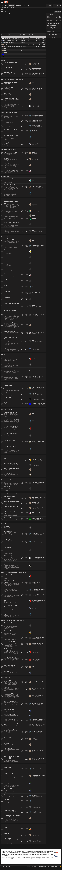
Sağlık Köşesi (7, 743)
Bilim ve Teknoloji (8, 737)
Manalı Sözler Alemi (35, 164)
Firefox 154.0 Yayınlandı (36, 659)
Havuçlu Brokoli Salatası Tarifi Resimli (38, 703)
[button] (22, 5)
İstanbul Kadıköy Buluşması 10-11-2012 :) (44, 68)
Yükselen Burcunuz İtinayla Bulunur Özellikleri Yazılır (41, 719)
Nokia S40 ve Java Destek (10, 468)
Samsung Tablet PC (8, 531)
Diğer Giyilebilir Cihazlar (9, 192)
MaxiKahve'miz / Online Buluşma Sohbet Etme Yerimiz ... (42, 758)
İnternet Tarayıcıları (9, 657)
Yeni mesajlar (4, 7)
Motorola (6, 267)
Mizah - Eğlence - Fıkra (9, 714)
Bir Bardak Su (34, 795)
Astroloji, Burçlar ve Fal (9, 719)
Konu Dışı (6, 680)
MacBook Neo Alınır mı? (36, 105)
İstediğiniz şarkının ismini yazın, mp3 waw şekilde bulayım (42, 497)
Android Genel (23, 48)
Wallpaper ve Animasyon (10, 501)
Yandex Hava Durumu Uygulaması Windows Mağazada (43, 413)
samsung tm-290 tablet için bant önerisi (39, 533)
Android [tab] (31, 34)
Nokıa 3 (8, 53)
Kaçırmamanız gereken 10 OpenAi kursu (39, 170)
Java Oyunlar (23, 55)
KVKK (48, 866)
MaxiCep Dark (4, 866)
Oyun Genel (7, 637)
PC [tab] (43, 34)
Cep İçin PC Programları (10, 506)
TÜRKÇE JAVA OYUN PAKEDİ (9, 55)
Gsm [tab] (39, 34)
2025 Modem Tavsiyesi (36, 575)
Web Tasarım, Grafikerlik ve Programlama (10, 649)
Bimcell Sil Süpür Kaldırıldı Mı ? (37, 120)
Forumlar (12, 5)
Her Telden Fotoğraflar (9, 729)
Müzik (5, 799)
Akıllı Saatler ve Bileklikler (10, 179)
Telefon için (36, 502)
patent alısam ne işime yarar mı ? (38, 782)
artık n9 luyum (34, 393)
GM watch (35, 179)
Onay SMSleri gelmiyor (36, 125)
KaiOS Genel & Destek (9, 357)
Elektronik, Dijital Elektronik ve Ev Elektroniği (13, 572)
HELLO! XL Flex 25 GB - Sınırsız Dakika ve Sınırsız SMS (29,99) (42, 136)
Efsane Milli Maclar (35, 834)
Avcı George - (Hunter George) (37, 811)
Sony (5, 249)
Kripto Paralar (7, 687)
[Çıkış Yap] (60, 5)
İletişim (28, 866)
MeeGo (6, 392)
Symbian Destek (23, 40)
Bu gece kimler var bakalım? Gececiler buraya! (40, 681)
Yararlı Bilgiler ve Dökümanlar (11, 170)
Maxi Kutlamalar (23, 46)
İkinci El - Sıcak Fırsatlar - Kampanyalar (12, 79)
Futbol (5, 833)
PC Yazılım (6, 631)
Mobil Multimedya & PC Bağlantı (10, 494)
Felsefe (6, 805)
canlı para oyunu (36, 230)
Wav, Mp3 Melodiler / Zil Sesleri (10, 497)
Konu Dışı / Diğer (6, 677)
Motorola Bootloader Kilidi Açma (38, 268)
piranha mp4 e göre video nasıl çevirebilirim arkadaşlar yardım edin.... (44, 518)
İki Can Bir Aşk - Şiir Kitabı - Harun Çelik (39, 768)
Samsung (6, 245)
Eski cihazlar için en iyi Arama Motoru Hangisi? (12, 38)
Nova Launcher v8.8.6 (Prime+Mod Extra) (39, 332)
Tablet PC (3, 524)
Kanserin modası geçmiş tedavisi (38, 744)
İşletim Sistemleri (8, 641)
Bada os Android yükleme (36, 459)
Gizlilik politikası (43, 866)
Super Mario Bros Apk (37, 340)
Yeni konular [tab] (12, 34)
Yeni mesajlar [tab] (5, 34)
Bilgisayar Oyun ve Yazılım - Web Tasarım (12, 620)
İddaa (5, 827)
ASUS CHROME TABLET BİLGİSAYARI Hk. (39, 274)
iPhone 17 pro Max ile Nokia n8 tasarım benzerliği (43, 203)
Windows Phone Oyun (9, 440)
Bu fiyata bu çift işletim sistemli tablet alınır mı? (40, 565)
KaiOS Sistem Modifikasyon (10, 375)
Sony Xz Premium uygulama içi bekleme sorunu (40, 250)
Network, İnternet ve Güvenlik (26, 38)
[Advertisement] (23, 23)
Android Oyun (7, 322)
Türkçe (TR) (11, 866)
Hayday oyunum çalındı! (38, 215)
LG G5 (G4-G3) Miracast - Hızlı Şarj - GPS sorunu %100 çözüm (42, 262)
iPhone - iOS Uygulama (9, 210)
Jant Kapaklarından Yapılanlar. (37, 731)
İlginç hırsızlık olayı (35, 710)
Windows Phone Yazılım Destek (11, 419)
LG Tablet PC (7, 539)
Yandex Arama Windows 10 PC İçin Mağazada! (42, 643)
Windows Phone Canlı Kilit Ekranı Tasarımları (40, 448)
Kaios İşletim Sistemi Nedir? (37, 358)
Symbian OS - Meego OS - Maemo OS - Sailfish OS (15, 383)
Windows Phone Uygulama (10, 433)
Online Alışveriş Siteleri (9, 103)
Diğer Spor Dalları (8, 838)
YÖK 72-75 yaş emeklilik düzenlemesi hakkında (40, 775)
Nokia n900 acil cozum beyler (37, 398)
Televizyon (6, 788)
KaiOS (3, 354)
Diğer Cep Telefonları (9, 486)
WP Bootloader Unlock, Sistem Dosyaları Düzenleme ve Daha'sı (43, 435)
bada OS (6, 458)
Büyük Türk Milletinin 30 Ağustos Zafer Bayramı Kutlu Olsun (14, 46)
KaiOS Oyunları (7, 369)
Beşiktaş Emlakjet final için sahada (38, 840)
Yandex (22, 44)
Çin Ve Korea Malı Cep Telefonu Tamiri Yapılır (40, 482)
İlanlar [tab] (25, 34)
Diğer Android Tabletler (9, 555)
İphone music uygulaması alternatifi (38, 210)
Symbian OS (7, 385)
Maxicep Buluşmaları (9, 67)
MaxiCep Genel (5, 60)
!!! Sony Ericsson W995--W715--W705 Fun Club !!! (40, 487)
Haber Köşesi (7, 693)
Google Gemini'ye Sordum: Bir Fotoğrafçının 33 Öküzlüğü (42, 607)
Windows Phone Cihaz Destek (11, 426)
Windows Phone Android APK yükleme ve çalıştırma (42, 420)
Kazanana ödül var (35, 63)
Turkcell (6, 115)
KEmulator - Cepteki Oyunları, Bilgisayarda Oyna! (41, 507)
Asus (5, 273)
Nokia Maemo (7, 397)
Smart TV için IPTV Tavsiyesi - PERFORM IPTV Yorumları (42, 594)
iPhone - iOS (4, 199)
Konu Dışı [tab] (19, 34)
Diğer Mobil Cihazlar (7, 479)
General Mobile (7, 297)
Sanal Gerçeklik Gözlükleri (10, 185)
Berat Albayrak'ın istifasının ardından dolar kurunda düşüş (42, 695)
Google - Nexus (7, 291)
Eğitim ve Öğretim (8, 773)
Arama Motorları (8, 665)
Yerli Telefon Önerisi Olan (11, 42)
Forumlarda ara (11, 7)
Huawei (6, 279)
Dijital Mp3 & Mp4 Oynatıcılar (11, 518)
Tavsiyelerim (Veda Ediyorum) (38, 512)
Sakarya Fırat (34, 789)
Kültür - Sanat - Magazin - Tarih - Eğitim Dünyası (14, 765)
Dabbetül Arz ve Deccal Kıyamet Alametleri (39, 750)
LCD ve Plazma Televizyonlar (11, 594)
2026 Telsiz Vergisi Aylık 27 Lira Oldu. (38, 143)
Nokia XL (33, 473)
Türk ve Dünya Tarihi (9, 810)
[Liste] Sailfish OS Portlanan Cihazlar (38, 403)
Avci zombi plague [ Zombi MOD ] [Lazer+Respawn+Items (42, 637)
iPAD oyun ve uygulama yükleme (38, 527)
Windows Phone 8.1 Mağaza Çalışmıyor (39, 428)
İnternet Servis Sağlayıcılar (10, 129)
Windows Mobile (8, 473)
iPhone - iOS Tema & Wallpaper (11, 218)
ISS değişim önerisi (35, 130)
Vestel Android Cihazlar (25, 42)
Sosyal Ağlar (7, 671)
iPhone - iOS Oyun (8, 215)
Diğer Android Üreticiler (10, 303)
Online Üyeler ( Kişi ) (53, 23)
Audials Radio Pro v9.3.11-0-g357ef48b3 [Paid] (41, 314)
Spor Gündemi (5, 825)
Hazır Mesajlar (7, 163)
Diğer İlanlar (23, 52)
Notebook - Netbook (9, 574)
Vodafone (6, 124)
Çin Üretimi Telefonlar (9, 482)
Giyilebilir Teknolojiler (7, 176)
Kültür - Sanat (7, 767)
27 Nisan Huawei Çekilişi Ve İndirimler (38, 98)
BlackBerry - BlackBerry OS (10, 463)
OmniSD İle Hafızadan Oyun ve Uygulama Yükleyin (41, 376)
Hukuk (5, 780)
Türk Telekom (7, 120)
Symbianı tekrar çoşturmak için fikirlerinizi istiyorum (13, 40)
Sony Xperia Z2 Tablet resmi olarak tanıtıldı (39, 549)
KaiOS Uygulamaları (9, 363)
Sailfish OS (6, 402)
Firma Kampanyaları (9, 98)
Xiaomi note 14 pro (35, 286)
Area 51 (33, 738)
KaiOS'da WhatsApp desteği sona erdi (38, 364)
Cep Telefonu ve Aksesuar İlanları (10, 82)
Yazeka (5, 44)
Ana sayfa (5, 5)
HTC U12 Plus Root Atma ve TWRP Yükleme (40, 256)
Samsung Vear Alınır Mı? (36, 186)
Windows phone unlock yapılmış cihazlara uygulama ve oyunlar (43, 441)
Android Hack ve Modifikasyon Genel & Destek (11, 347)
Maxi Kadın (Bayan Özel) (10, 701)
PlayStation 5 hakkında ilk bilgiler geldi (39, 589)
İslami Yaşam (7, 748)
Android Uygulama (9, 310)
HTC (5, 255)
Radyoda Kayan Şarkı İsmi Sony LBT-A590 (39, 600)
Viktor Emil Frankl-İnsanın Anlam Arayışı (39, 806)
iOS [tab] (35, 34)
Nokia (8, 50)
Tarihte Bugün (34, 817)
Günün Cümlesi (35, 714)
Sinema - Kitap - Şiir (8, 794)
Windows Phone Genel (9, 412)
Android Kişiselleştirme (9, 331)
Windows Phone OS (6, 409)
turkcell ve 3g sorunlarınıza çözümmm (39, 115)
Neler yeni (19, 5)
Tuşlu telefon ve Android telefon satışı (13, 52)
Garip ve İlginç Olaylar (9, 709)
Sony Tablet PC (7, 547)
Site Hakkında (7, 72)
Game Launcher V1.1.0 (36, 632)
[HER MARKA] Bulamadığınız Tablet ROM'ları (40, 557)
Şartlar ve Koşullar (35, 866)
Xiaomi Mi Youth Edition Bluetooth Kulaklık (39, 158)
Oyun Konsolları (8, 588)
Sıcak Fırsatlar (7, 93)
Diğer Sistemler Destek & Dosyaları (11, 456)
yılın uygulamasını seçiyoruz (12, 48)
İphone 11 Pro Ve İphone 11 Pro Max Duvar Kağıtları (43, 218)
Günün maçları (34, 828)
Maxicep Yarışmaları (9, 62)
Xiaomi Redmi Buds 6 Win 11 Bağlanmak (39, 193)
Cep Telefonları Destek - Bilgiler (10, 149)
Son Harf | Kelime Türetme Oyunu (38, 324)
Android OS (4, 236)
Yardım (52, 866)
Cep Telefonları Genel (24, 53)
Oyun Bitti (34, 800)
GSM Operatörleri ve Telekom (9, 112)
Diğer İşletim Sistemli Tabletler (11, 563)
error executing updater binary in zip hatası (40, 298)
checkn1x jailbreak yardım (36, 223)
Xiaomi (5, 285)
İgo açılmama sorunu (36, 582)
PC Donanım (7, 622)
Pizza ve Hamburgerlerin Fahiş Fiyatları (39, 93)
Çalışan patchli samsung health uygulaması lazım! (41, 245)
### (32, 672)
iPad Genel (6, 526)
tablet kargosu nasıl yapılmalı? (37, 541)
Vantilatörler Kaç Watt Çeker (37, 613)
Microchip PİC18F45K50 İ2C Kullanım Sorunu (40, 651)
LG (4, 261)
